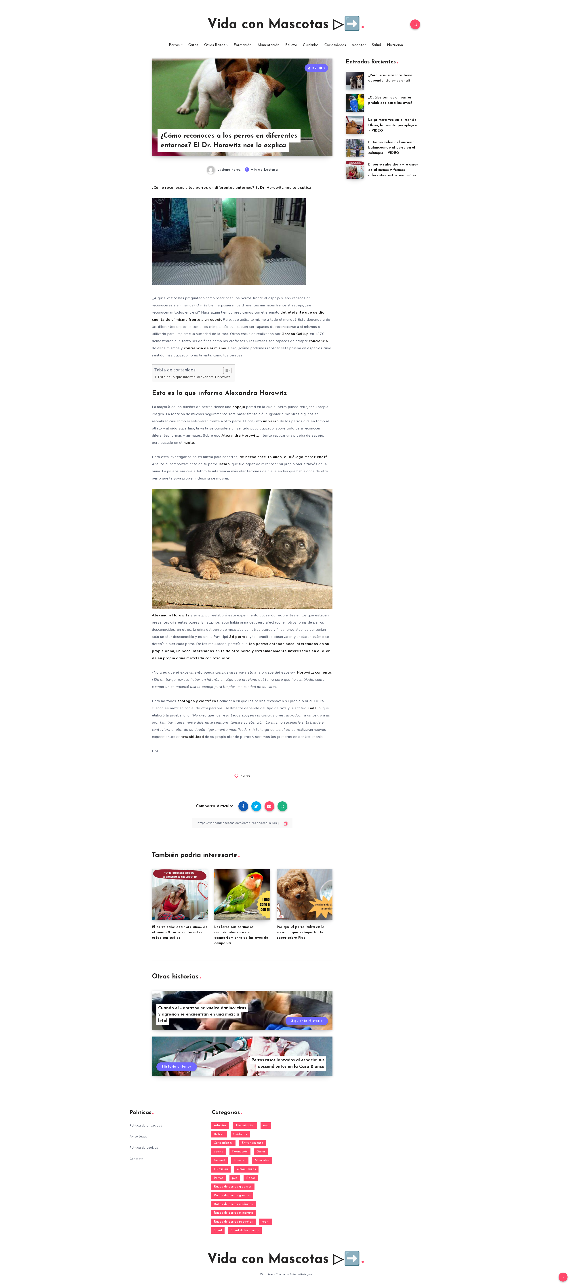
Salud (376, 45)
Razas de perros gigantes (233, 1186)
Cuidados (310, 45)
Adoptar (359, 45)
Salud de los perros (245, 1230)
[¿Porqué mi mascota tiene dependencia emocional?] (355, 81)
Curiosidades (335, 45)
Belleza (291, 45)
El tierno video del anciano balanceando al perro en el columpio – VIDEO (391, 148)
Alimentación (268, 45)
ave (266, 1125)
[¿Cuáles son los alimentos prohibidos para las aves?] (355, 103)
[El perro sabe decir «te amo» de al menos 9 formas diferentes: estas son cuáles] (355, 170)
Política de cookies (144, 1148)
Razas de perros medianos (233, 1204)
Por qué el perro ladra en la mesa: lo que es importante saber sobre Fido (301, 933)
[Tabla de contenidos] (227, 370)
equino (218, 1151)
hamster (240, 1160)
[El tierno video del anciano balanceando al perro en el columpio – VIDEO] (355, 148)
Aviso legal (138, 1136)
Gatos (193, 45)
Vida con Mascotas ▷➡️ (283, 24)
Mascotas (262, 1160)
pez (235, 1178)
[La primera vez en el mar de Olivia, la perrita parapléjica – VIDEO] (355, 125)
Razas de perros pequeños (233, 1221)
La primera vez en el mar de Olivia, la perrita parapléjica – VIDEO (392, 125)
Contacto (136, 1159)
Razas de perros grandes (232, 1195)
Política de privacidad (146, 1125)
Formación (242, 45)
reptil (265, 1221)
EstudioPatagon (301, 1274)
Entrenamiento (252, 1143)
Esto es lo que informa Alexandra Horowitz (194, 377)
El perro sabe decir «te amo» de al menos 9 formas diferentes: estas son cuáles (180, 933)
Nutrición (395, 45)
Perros (174, 45)
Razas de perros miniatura (233, 1213)
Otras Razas (214, 45)
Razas (251, 1178)
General (219, 1160)
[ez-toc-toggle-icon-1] (225, 370)
